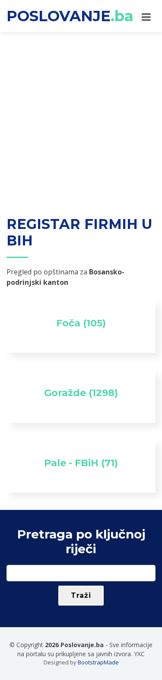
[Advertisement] (81, 117)
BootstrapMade (98, 662)
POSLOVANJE (69, 16)
